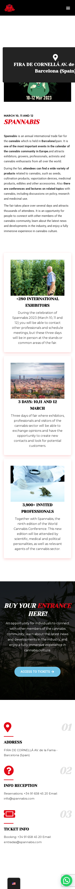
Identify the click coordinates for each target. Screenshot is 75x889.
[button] (68, 8)
